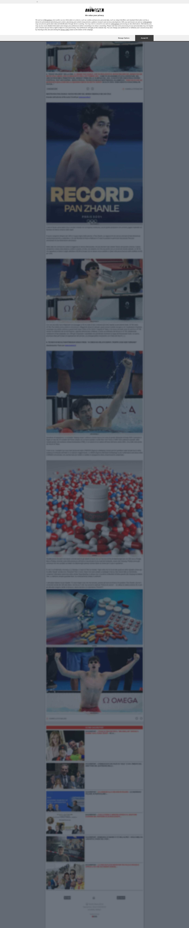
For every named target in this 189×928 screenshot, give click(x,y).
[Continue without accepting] (37, 2)
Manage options (123, 38)
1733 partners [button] (47, 20)
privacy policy (65, 29)
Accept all (144, 38)
